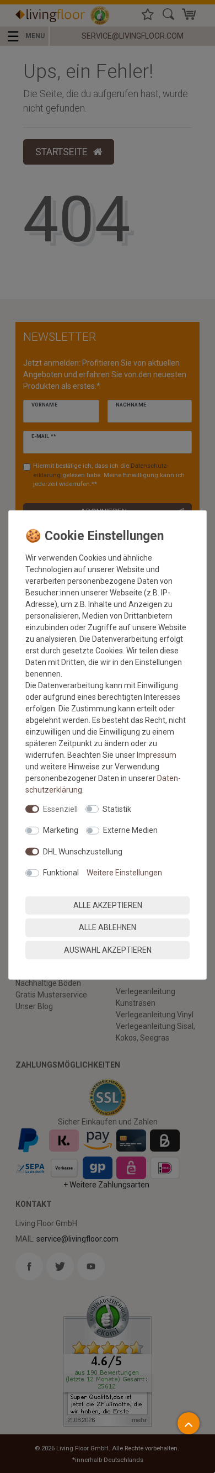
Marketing (60, 830)
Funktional (61, 872)
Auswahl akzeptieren (108, 949)
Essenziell (60, 808)
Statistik (117, 808)
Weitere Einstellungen (124, 872)
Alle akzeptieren (107, 904)
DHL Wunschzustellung (82, 851)
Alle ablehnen (107, 927)
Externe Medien (130, 830)
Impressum (156, 754)
